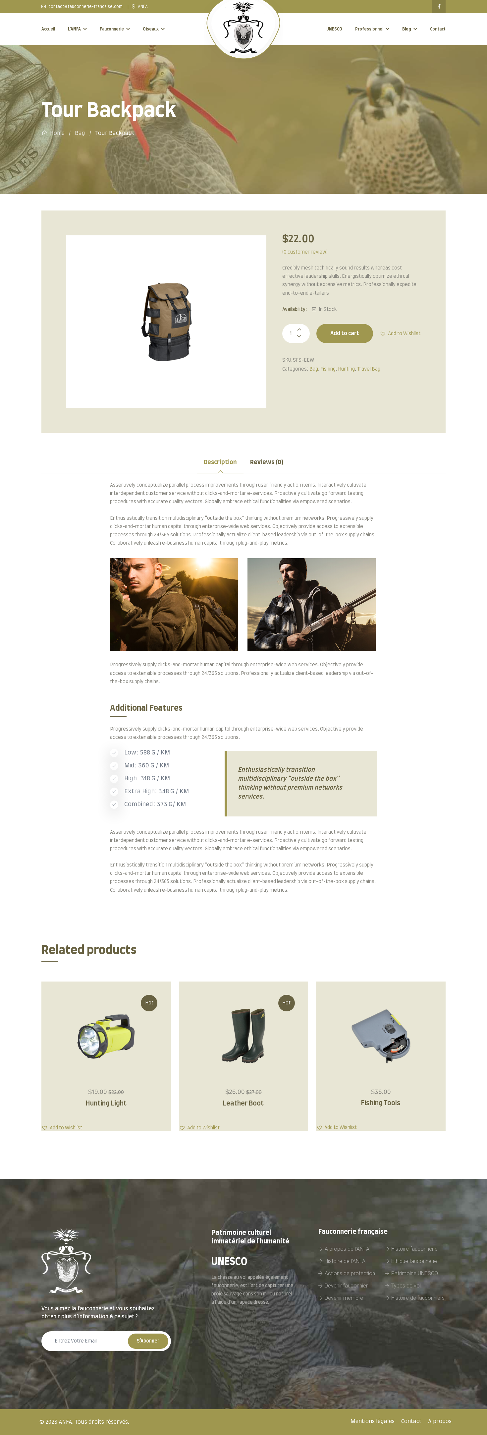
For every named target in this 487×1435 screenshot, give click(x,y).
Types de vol (406, 1286)
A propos (440, 1421)
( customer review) (305, 252)
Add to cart (344, 333)
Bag (80, 133)
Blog (406, 29)
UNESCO (334, 29)
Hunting (346, 369)
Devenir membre (344, 1298)
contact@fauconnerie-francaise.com (85, 7)
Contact (438, 29)
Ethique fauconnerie (414, 1261)
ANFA (142, 7)
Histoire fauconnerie (414, 1249)
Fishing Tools (381, 1103)
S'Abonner (148, 1341)
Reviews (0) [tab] (267, 462)
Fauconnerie (112, 29)
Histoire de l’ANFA (345, 1261)
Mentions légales (373, 1421)
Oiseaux (151, 29)
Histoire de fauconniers (418, 1298)
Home (57, 133)
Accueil (48, 29)
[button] (400, 333)
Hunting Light (106, 1103)
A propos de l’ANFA (347, 1249)
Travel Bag (368, 369)
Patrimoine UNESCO (414, 1273)
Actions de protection (350, 1273)
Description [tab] (220, 462)
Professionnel (369, 29)
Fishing (328, 369)
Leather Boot (243, 1103)
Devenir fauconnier (346, 1286)
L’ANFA (74, 29)
